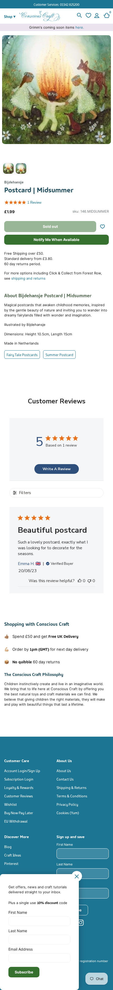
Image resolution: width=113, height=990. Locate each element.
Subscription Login (18, 779)
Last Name (64, 864)
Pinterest (11, 863)
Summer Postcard (59, 354)
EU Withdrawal (16, 821)
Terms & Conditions (71, 795)
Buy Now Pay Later (18, 812)
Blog (8, 846)
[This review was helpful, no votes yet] (79, 581)
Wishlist (10, 804)
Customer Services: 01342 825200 (56, 4)
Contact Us (65, 779)
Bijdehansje (14, 181)
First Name (64, 845)
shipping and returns (28, 278)
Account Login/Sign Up (22, 770)
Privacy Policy (67, 804)
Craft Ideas (12, 855)
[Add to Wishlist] (104, 226)
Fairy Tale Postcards (22, 354)
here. (79, 27)
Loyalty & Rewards (18, 787)
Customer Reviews (18, 795)
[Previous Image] (7, 106)
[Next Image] (105, 106)
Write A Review (57, 468)
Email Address (67, 884)
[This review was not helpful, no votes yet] (89, 581)
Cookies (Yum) (67, 812)
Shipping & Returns (71, 787)
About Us (63, 770)
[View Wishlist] (88, 16)
